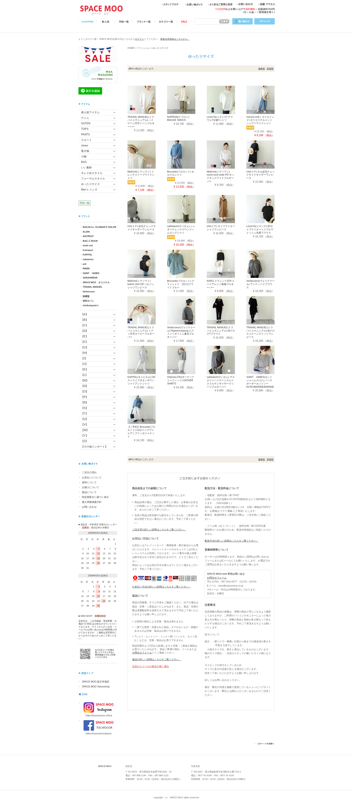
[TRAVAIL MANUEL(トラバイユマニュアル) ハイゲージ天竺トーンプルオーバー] (147, 99)
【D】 (84, 330)
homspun (88, 250)
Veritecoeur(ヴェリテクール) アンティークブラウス (260, 284)
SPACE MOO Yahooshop (96, 686)
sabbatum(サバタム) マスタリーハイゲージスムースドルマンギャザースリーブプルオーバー (221, 382)
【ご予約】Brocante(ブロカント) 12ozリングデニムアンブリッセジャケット (141, 431)
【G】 (84, 347)
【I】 (84, 358)
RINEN (86, 268)
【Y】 (84, 435)
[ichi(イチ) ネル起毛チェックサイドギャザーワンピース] (266, 154)
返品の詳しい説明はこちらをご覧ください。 (156, 659)
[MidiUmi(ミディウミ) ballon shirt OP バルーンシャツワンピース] (147, 263)
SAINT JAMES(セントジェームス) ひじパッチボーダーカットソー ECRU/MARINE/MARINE (260, 382)
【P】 (84, 397)
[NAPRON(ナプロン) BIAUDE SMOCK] (187, 99)
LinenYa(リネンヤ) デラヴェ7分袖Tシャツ (220, 119)
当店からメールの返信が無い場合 (150, 666)
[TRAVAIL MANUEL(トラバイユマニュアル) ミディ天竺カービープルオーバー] (147, 310)
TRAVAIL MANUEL (92, 287)
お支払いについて (92, 477)
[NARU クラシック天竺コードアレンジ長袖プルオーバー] (226, 263)
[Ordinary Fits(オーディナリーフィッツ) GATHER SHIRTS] (187, 359)
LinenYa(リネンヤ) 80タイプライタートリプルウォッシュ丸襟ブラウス (259, 229)
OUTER (85, 123)
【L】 (84, 374)
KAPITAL (87, 254)
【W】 (85, 430)
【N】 (84, 385)
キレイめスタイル (91, 173)
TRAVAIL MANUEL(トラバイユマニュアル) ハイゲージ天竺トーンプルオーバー (140, 122)
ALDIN (86, 231)
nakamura (88, 259)
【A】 (84, 314)
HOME (130, 48)
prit (84, 264)
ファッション (143, 48)
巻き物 (85, 151)
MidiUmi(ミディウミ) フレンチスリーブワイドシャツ (140, 174)
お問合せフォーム (142, 652)
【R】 (84, 402)
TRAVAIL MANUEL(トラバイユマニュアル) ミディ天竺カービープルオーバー (140, 332)
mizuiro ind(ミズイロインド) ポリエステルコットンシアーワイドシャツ (260, 120)
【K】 (84, 369)
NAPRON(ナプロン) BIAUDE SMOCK (178, 119)
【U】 (84, 419)
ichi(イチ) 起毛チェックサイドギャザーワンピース (141, 228)
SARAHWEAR (90, 277)
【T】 (84, 413)
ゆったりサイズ (90, 184)
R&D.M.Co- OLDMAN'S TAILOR (99, 227)
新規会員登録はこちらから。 (175, 39)
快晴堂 (86, 296)
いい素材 (86, 167)
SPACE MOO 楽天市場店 (95, 681)
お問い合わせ (89, 506)
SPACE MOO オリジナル (96, 282)
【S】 (84, 408)
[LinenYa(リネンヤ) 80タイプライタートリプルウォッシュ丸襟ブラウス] (266, 208)
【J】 (84, 363)
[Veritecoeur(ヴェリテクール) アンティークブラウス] (266, 263)
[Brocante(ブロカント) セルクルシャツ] (187, 154)
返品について (89, 492)
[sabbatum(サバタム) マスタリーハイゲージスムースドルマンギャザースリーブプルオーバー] (226, 359)
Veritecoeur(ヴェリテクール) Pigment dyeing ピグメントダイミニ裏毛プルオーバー (181, 332)
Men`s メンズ (89, 189)
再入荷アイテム (90, 112)
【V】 (84, 424)
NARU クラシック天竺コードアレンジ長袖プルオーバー (220, 284)
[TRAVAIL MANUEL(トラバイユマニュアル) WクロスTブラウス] (226, 310)
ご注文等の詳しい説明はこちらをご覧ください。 (159, 529)
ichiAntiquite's (90, 305)
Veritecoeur (89, 291)
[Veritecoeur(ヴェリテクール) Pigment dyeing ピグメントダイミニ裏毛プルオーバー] (187, 310)
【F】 (84, 341)
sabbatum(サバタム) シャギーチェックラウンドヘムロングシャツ (181, 229)
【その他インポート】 (94, 446)
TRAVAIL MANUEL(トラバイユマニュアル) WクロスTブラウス (221, 330)
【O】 (84, 391)
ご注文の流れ (89, 472)
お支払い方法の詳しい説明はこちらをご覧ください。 (161, 586)
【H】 (84, 352)
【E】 (84, 336)
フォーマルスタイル (93, 178)
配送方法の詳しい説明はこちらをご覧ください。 (232, 540)
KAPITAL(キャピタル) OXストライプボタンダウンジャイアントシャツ (141, 380)
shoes (84, 145)
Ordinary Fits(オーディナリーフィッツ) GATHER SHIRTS (180, 380)
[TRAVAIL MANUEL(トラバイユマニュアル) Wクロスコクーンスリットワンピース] (266, 310)
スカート (86, 139)
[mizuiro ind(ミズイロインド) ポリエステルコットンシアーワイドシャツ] (266, 99)
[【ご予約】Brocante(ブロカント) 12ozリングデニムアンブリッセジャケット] (147, 409)
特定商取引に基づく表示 (95, 497)
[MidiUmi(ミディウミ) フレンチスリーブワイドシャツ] (147, 154)
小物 (83, 156)
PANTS (85, 134)
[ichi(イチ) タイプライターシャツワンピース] (226, 208)
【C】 (84, 325)
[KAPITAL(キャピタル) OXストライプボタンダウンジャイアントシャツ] (147, 359)
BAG (84, 162)
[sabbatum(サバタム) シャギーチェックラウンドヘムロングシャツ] (187, 208)
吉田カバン (88, 301)
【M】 (85, 380)
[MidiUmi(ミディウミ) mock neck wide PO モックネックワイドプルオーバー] (226, 154)
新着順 (270, 68)
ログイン (139, 39)
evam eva (88, 245)
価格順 (261, 68)
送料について (89, 482)
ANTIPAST (88, 236)
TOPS (84, 128)
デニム (85, 117)
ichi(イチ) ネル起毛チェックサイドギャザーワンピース (260, 174)
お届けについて (90, 487)
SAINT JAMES (91, 273)
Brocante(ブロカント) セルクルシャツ (180, 173)
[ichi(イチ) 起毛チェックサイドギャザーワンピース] (147, 208)
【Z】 (84, 441)
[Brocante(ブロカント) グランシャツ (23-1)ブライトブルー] (187, 263)
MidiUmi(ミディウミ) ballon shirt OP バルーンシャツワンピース (140, 284)
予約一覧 (84, 203)
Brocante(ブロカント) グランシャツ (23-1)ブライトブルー (180, 284)
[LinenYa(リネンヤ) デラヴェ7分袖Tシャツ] (226, 99)
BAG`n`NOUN (90, 241)
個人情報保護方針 (92, 502)
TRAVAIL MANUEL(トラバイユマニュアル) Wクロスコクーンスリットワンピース (260, 332)
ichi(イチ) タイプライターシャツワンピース (221, 228)
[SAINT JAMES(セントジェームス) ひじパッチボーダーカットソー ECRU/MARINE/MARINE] (266, 359)
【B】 (84, 319)
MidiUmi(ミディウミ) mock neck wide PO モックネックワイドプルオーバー (220, 176)
